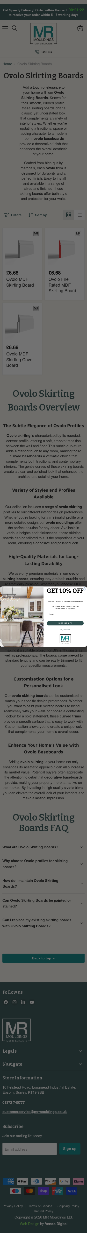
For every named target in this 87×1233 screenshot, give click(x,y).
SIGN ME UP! (65, 623)
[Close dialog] (84, 589)
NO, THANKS (65, 630)
